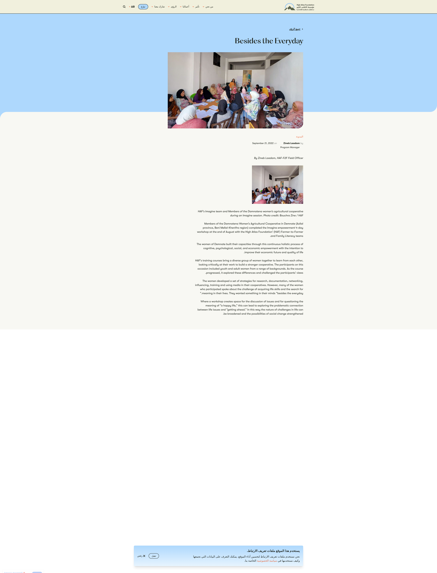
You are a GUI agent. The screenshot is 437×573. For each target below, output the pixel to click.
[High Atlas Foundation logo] (299, 6)
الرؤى (174, 6)
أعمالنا (186, 6)
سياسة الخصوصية (267, 560)
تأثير (197, 6)
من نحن (209, 6)
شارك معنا (159, 6)
